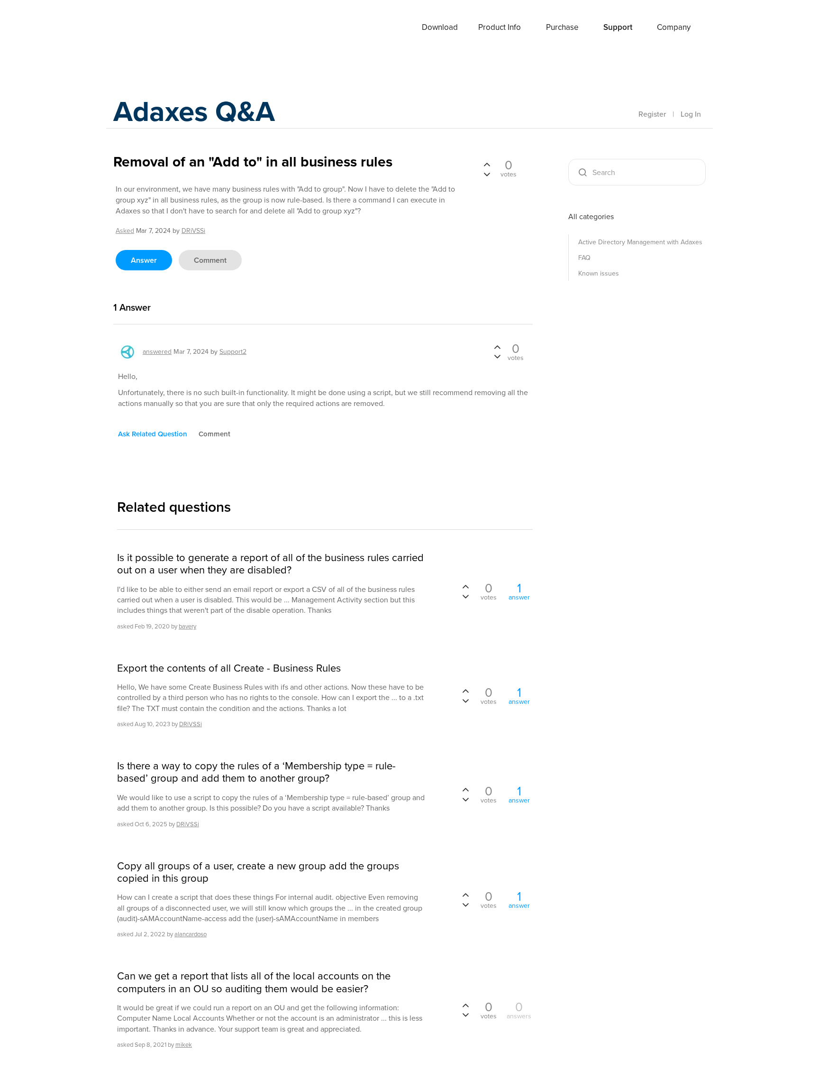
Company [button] (674, 27)
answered (157, 352)
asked (125, 231)
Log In (691, 114)
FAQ (584, 258)
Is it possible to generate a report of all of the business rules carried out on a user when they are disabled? (270, 564)
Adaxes (148, 28)
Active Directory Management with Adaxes (640, 242)
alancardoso (190, 934)
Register (652, 114)
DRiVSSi (190, 724)
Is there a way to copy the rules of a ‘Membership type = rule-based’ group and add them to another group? (256, 772)
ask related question (152, 434)
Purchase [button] (562, 27)
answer (144, 260)
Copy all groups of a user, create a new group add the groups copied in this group (258, 872)
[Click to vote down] (486, 173)
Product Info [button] (499, 27)
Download (440, 27)
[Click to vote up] (486, 165)
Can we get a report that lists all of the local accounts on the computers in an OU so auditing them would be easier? (254, 982)
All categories (591, 216)
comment (210, 260)
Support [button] (617, 27)
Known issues (598, 273)
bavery (187, 626)
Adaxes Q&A (194, 111)
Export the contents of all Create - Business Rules (229, 668)
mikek (183, 1044)
